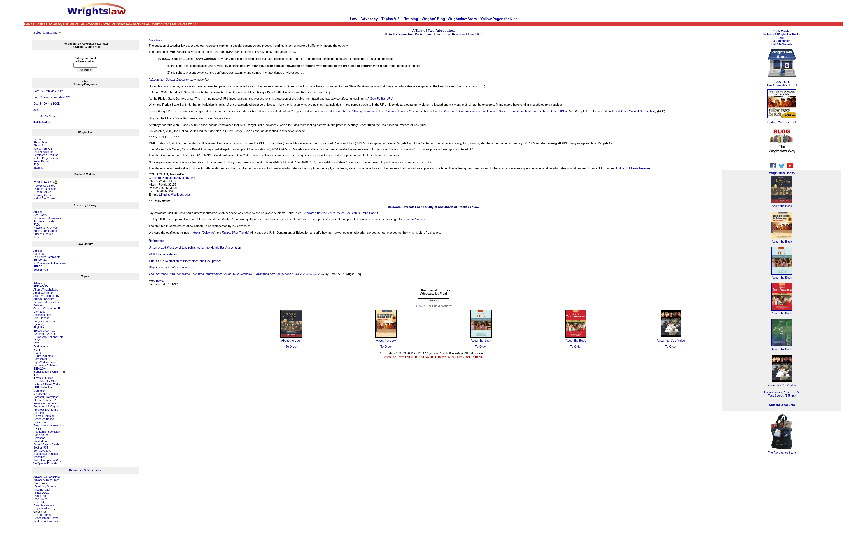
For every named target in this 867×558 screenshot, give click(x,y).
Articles (37, 212)
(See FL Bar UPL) (381, 98)
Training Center (43, 195)
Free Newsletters (43, 505)
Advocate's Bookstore (46, 477)
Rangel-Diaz (230, 232)
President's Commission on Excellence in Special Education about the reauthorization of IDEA (505, 111)
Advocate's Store (44, 185)
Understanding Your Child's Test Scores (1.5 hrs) (781, 394)
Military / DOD (41, 393)
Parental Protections (45, 397)
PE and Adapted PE (45, 400)
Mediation (39, 390)
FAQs (36, 164)
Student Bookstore (46, 189)
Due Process (41, 318)
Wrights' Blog (433, 19)
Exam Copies (42, 192)
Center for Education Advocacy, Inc (172, 177)
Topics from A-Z (42, 148)
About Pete (40, 142)
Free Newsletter (43, 151)
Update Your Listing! (781, 122)
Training (411, 19)
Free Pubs (39, 502)
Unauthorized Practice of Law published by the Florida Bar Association (195, 247)
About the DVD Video (671, 340)
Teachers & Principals (46, 454)
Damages (39, 311)
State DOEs (42, 492)
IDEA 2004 (40, 260)
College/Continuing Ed (47, 308)
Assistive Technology (46, 296)
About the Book (291, 340)
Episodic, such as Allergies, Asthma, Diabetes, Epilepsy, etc (48, 334)
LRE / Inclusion (42, 387)
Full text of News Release (633, 168)
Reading (38, 412)
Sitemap (38, 167)
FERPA (37, 266)
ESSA (37, 340)
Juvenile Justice (43, 378)
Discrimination (42, 314)
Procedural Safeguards (47, 406)
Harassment (40, 359)
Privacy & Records (44, 403)
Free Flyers (40, 499)
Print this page (156, 40)
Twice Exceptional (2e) (47, 460)
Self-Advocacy (42, 450)
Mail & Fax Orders (44, 198)
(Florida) (243, 232)
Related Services (43, 416)
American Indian (43, 292)
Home (37, 139)
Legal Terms (43, 514)
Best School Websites (46, 521)
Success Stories (43, 234)
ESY (36, 343)
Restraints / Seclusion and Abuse (46, 433)
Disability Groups (45, 486)
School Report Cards (46, 444)
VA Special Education (46, 463)
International (42, 489)
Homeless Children (45, 365)
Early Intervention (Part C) (44, 323)
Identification (41, 371)
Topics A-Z (391, 19)
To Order (291, 346)
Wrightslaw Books (782, 173)
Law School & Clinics (46, 381)
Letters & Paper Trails (46, 384)
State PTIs (41, 496)
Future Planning (43, 356)
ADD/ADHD (40, 286)
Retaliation (40, 441)
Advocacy (369, 19)
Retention (39, 438)
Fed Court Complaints (46, 257)
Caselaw (38, 254)
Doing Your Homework (47, 218)
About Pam (40, 145)
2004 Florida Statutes (163, 254)
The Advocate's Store (782, 452)
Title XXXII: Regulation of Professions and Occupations (185, 261)
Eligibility (38, 327)
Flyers (37, 352)
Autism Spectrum (43, 299)
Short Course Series (45, 230)
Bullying (38, 305)
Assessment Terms (46, 518)
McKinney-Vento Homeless (50, 263)
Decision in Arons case (414, 219)
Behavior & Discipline (46, 302)
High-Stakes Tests (44, 362)
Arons (197, 232)
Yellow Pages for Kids (499, 19)
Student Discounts (782, 405)
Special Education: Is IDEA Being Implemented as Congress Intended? (364, 111)
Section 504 (40, 269)
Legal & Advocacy (44, 508)
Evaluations (40, 346)
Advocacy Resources (46, 480)
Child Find (58, 371)
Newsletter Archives (45, 227)
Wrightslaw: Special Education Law (173, 79)
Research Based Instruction (43, 421)
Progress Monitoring (45, 409)
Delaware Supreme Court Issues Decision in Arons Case (339, 213)
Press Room (41, 161)
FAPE (36, 349)
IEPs (36, 375)
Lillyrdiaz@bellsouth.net (174, 194)
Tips (36, 237)
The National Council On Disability (634, 111)
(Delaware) (208, 232)
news (159, 280)
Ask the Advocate (43, 221)
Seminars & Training (45, 155)
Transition (39, 457)
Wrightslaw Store (462, 19)
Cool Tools (40, 215)
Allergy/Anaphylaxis (45, 289)
